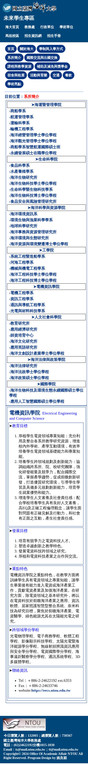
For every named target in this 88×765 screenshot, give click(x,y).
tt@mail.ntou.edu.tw (63, 749)
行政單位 (47, 27)
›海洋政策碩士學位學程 (29, 378)
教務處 (30, 27)
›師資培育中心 (21, 335)
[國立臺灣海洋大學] (30, 7)
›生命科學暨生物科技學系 (31, 189)
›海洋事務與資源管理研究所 (33, 232)
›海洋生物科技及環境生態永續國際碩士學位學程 (46, 393)
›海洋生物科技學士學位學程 (33, 183)
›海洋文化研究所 (23, 341)
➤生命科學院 (46, 159)
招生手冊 (54, 36)
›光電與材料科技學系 (27, 311)
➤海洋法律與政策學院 (46, 359)
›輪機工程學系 (21, 129)
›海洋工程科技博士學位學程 (33, 280)
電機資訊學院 (24, 413)
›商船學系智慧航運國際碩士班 (34, 147)
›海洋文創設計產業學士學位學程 (36, 353)
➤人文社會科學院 (46, 317)
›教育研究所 (19, 323)
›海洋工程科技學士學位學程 (33, 274)
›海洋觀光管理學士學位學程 (33, 141)
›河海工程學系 (21, 262)
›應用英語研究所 (23, 347)
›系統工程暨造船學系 (27, 256)
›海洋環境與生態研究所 (29, 238)
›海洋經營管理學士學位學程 (33, 135)
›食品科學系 (19, 165)
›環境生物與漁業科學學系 (31, 220)
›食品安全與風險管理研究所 (33, 201)
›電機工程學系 (21, 293)
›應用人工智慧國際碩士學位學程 (36, 401)
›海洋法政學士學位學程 (29, 372)
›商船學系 (17, 111)
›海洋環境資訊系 (23, 214)
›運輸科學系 (19, 123)
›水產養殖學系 (21, 171)
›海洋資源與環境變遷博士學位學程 (38, 244)
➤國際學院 (46, 384)
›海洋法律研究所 (23, 366)
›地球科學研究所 (23, 226)
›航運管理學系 (21, 117)
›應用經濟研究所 (23, 329)
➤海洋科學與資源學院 (46, 208)
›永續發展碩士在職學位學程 (33, 153)
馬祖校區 (12, 36)
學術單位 (66, 27)
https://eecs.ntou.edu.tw (50, 690)
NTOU (73, 754)
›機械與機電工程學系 (27, 268)
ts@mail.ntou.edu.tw (30, 749)
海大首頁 (12, 27)
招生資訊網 (33, 36)
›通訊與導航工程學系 (27, 305)
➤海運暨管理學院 (46, 105)
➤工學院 (46, 250)
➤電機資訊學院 (46, 286)
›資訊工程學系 (21, 299)
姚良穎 (62, 758)
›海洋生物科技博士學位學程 (33, 195)
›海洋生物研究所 (23, 177)
